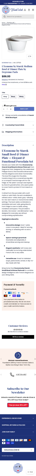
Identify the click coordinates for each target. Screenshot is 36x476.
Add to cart (24, 109)
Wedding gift (10, 22)
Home (3, 22)
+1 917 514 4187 (21, 374)
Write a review (18, 337)
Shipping (5, 80)
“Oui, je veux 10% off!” (18, 405)
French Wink (9, 456)
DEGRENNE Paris (7, 63)
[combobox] (18, 16)
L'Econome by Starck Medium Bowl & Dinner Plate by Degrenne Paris (16, 24)
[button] (29, 10)
